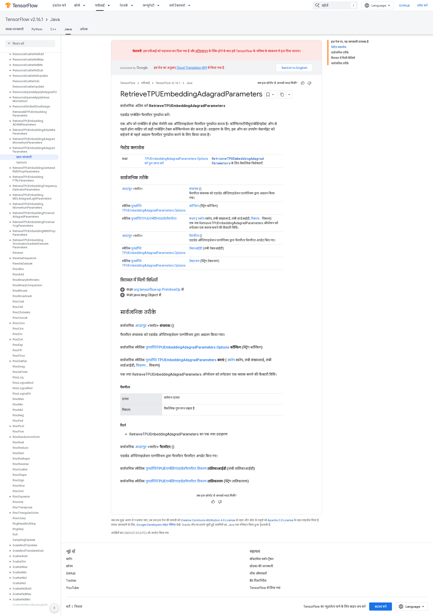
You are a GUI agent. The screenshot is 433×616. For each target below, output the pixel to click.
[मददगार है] (302, 83)
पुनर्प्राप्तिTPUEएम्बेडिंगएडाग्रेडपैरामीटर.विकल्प (176, 468)
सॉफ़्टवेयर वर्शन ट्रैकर (262, 559)
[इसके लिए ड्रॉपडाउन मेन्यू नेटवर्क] (133, 5)
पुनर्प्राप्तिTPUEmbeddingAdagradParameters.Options (187, 347)
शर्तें (68, 606)
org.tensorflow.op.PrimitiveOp (157, 289)
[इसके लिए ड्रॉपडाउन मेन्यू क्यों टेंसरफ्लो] (190, 5)
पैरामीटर (194, 235)
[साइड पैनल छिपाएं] (54, 607)
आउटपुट (127, 189)
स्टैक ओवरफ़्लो (258, 573)
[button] (29, 54)
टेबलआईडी (195, 248)
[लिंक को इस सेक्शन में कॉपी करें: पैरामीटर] (134, 387)
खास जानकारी (14, 29)
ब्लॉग (69, 559)
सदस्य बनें (381, 606)
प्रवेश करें (422, 5)
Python (37, 29)
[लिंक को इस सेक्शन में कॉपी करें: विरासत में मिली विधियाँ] (162, 280)
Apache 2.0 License (280, 520)
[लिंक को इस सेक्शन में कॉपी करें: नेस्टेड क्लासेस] (148, 148)
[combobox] (335, 5)
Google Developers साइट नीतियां (156, 524)
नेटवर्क (124, 5)
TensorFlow (127, 83)
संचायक (193, 189)
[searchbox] (30, 43)
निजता (78, 606)
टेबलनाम (194, 261)
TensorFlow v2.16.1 (24, 19)
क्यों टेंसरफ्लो (177, 5)
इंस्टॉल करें (59, 5)
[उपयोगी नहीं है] (309, 83)
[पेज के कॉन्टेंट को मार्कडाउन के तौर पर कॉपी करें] (282, 94)
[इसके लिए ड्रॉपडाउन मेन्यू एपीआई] (110, 5)
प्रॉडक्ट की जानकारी (261, 566)
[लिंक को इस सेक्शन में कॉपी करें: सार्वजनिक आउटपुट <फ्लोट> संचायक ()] (179, 325)
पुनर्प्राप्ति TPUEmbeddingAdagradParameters (181, 360)
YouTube (72, 588)
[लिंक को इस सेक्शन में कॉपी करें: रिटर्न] (130, 425)
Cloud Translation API (192, 68)
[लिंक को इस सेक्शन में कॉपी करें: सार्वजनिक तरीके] (152, 178)
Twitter (71, 580)
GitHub (404, 5)
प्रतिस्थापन (202, 51)
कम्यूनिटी (148, 5)
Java (55, 19)
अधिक (84, 29)
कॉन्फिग (194, 206)
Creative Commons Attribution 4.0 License (208, 520)
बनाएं (192, 218)
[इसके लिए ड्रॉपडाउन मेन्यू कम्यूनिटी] (159, 5)
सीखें (77, 5)
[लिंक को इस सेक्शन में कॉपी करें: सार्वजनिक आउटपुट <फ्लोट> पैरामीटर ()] (179, 447)
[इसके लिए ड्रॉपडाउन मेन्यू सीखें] (85, 5)
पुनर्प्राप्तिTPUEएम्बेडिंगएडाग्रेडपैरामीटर (154, 218)
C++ (53, 29)
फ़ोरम (69, 566)
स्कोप (201, 218)
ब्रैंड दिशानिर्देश (258, 580)
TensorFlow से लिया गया (265, 588)
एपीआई (100, 5)
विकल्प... (256, 218)
